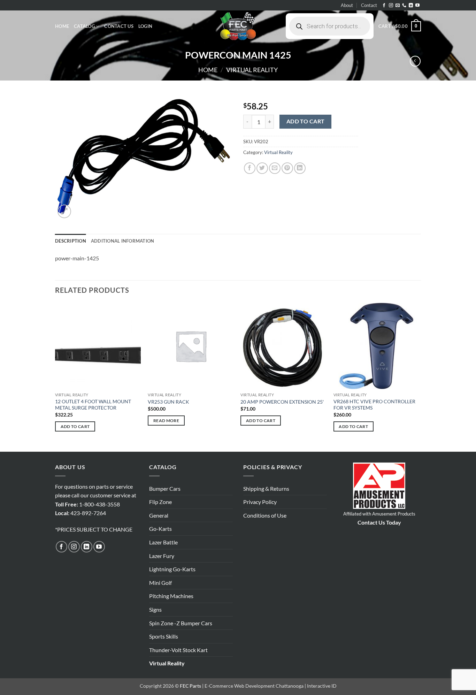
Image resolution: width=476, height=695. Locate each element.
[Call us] (404, 5)
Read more (166, 420)
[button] (145, 26)
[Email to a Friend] (275, 168)
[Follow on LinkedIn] (411, 5)
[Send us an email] (398, 5)
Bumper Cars (165, 488)
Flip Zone (160, 501)
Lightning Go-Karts (172, 569)
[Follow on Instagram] (391, 5)
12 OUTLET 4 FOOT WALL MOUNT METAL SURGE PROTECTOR (93, 404)
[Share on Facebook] (249, 168)
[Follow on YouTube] (417, 5)
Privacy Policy (260, 501)
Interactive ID (322, 686)
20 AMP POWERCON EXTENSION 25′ (282, 402)
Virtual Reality (252, 70)
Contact (369, 5)
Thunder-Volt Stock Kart (178, 650)
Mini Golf (160, 582)
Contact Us (118, 26)
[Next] (419, 376)
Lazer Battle (163, 542)
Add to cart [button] (75, 426)
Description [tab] (70, 241)
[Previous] (55, 376)
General (158, 515)
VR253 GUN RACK (168, 402)
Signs (155, 609)
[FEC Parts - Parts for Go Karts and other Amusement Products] (238, 26)
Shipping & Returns (266, 488)
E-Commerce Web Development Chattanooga (254, 686)
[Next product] (415, 61)
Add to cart (305, 121)
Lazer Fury (161, 555)
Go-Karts (160, 528)
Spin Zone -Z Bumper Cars (180, 623)
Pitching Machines (171, 596)
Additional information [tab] (122, 241)
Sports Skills (163, 636)
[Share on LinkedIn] (300, 168)
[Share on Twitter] (262, 168)
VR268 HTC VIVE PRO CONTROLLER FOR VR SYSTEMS (374, 404)
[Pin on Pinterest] (287, 168)
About (347, 5)
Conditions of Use (264, 515)
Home (62, 26)
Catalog (84, 26)
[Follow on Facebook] (384, 5)
